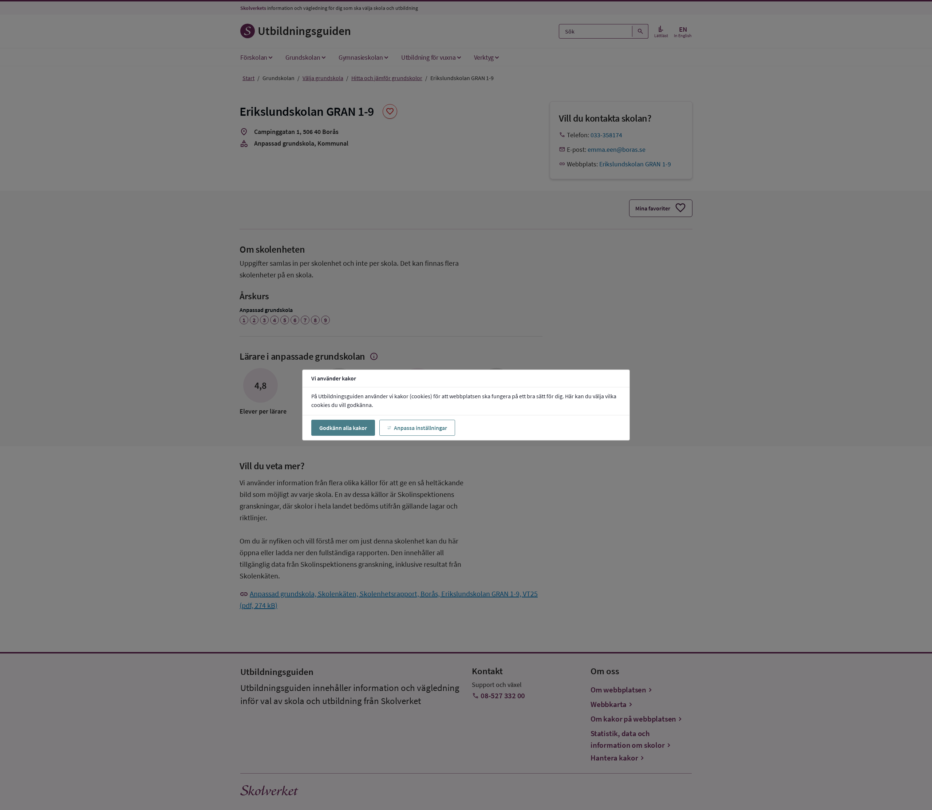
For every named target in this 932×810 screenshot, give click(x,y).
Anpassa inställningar (420, 427)
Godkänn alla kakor (343, 427)
